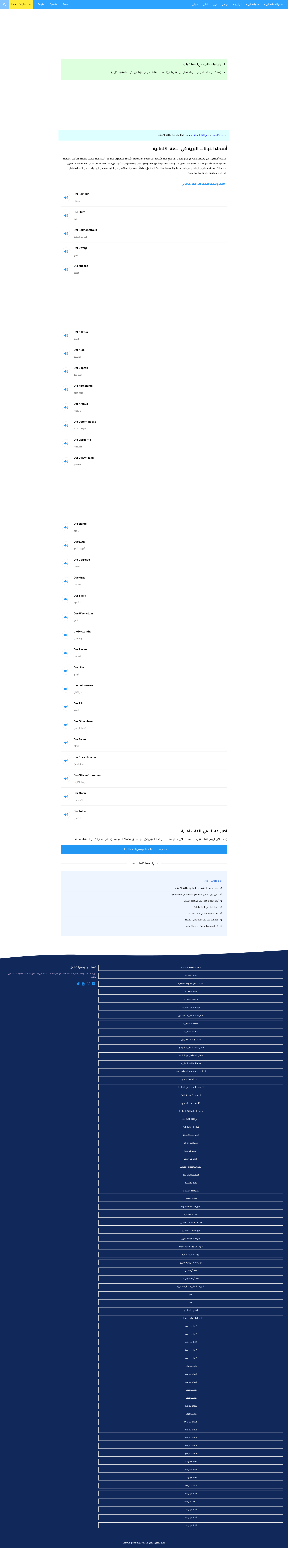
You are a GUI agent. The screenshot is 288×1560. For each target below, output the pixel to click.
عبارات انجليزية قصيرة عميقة (190, 1246)
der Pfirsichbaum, (85, 757)
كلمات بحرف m (190, 1422)
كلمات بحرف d (191, 1350)
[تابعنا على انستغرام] (88, 984)
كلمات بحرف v (191, 1493)
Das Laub (80, 541)
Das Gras (79, 577)
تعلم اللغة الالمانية (201, 135)
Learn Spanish (191, 1159)
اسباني (195, 4)
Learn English (190, 1151)
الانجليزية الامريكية (191, 1175)
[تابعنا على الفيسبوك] (93, 984)
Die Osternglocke (85, 421)
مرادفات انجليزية (191, 1031)
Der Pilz (79, 703)
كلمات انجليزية (191, 991)
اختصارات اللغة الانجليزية (191, 1063)
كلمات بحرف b (191, 1334)
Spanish (54, 4)
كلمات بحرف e (191, 1358)
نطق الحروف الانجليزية (191, 1206)
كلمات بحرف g (191, 1374)
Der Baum (80, 595)
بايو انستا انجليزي (191, 1214)
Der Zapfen (81, 367)
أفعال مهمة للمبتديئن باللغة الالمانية (202, 926)
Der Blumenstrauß (85, 229)
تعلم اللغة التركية (191, 1143)
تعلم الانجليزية (253, 4)
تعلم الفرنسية (191, 1183)
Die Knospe (81, 265)
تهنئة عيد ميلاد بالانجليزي (191, 1222)
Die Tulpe (80, 811)
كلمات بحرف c (191, 1342)
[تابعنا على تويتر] (78, 984)
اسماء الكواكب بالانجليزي (191, 1318)
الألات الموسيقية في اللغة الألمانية (204, 913)
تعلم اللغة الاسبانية (191, 1135)
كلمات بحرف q (191, 1453)
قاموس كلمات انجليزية (191, 1095)
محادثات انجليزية (191, 999)
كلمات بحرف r (191, 1461)
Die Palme (80, 739)
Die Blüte (79, 212)
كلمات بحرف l (191, 1414)
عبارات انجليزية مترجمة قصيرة (191, 983)
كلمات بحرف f (191, 1366)
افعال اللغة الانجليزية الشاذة (191, 1055)
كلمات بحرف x (191, 1509)
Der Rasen (80, 649)
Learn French (191, 1198)
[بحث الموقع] (4, 4)
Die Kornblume (83, 385)
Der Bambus (81, 194)
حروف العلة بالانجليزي (191, 1079)
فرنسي (225, 4)
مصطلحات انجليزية (191, 1023)
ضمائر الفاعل (191, 1270)
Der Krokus (81, 403)
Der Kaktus (81, 332)
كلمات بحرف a (191, 1326)
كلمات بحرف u (191, 1485)
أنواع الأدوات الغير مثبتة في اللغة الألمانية (201, 901)
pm (190, 1294)
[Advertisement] (144, 33)
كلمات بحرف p (191, 1445)
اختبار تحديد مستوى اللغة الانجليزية (191, 1071)
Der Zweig (80, 248)
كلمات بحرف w (190, 1501)
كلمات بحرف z (191, 1525)
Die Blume (80, 523)
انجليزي (238, 4)
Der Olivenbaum (84, 721)
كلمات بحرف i (191, 1390)
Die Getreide (82, 559)
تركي (215, 4)
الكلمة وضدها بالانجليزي (190, 1039)
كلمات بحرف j (191, 1398)
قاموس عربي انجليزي (191, 1103)
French (66, 4)
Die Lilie (79, 667)
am (190, 1302)
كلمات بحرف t (191, 1477)
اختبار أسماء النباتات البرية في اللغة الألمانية (144, 849)
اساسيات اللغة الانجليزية (190, 967)
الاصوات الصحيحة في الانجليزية (191, 1087)
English (41, 4)
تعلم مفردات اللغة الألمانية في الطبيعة (202, 920)
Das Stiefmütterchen (87, 775)
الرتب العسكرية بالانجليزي (191, 1262)
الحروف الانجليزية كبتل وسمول (190, 1286)
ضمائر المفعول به (191, 1278)
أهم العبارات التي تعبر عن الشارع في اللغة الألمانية (197, 888)
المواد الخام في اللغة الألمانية (206, 907)
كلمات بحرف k (191, 1406)
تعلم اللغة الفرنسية (190, 1119)
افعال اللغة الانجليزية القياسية (191, 1047)
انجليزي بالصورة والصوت (190, 1167)
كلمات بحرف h (191, 1382)
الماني (205, 4)
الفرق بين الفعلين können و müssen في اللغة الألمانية (195, 894)
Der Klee (79, 349)
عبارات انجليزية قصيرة (191, 1254)
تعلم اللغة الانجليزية (273, 4)
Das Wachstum (83, 613)
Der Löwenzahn (84, 457)
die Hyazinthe (83, 631)
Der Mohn (80, 793)
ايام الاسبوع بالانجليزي (190, 1238)
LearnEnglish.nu (21, 4)
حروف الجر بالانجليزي (191, 1230)
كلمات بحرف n (191, 1429)
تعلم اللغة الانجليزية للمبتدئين (190, 1015)
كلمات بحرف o (191, 1437)
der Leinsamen (83, 685)
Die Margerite (82, 439)
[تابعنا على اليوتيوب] (83, 984)
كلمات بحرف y (191, 1517)
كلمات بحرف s (191, 1469)
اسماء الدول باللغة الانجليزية (191, 1111)
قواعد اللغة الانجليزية (191, 1007)
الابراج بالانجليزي (191, 1310)
